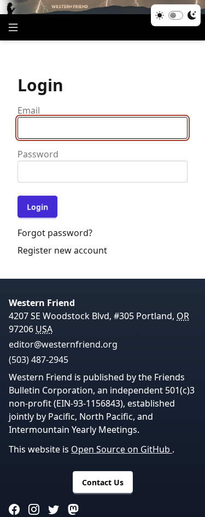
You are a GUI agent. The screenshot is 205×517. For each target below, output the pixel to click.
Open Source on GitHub (121, 449)
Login (37, 207)
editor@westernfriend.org (63, 344)
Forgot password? (54, 233)
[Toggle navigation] (13, 27)
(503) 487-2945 (38, 360)
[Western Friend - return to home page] (102, 7)
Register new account (62, 250)
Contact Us (103, 482)
